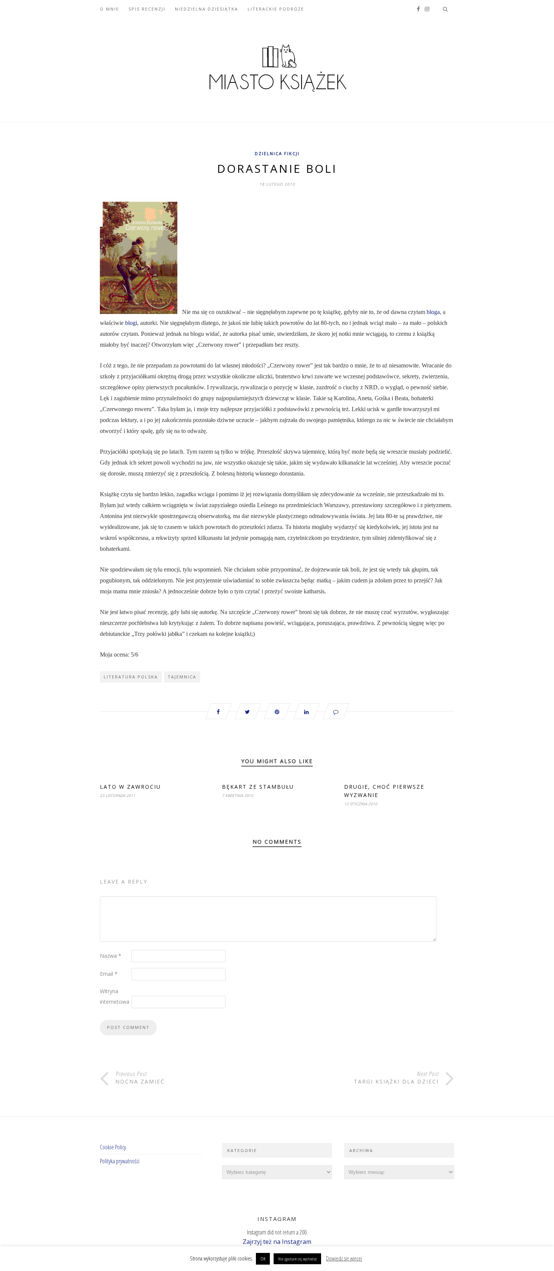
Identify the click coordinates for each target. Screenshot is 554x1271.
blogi (131, 323)
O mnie (109, 9)
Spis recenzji (147, 9)
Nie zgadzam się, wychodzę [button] (297, 1259)
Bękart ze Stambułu (258, 786)
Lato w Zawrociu (130, 786)
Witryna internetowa (114, 996)
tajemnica (182, 677)
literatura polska (131, 677)
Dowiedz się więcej (344, 1258)
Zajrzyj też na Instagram (277, 1241)
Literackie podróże (276, 9)
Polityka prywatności (119, 1161)
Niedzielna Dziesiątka (206, 9)
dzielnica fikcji (277, 153)
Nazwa (110, 955)
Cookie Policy (113, 1147)
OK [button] (262, 1258)
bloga (433, 312)
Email (109, 973)
